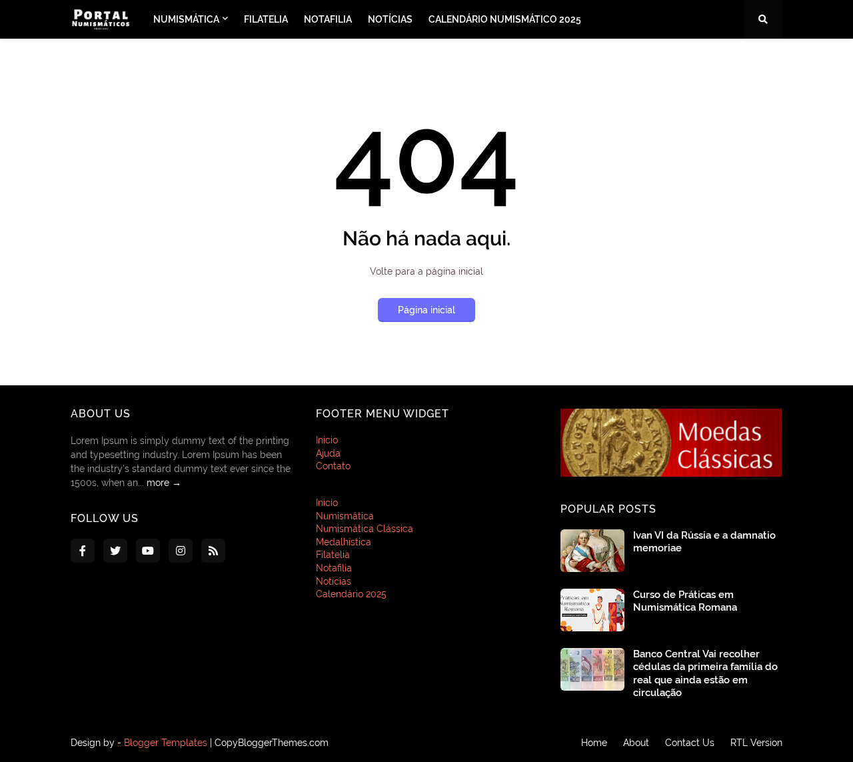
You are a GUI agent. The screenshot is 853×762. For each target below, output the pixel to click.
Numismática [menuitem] (186, 19)
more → (164, 482)
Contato (333, 466)
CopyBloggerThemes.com (272, 742)
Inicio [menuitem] (327, 502)
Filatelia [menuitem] (266, 19)
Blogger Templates (165, 742)
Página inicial (426, 310)
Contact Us (689, 742)
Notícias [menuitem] (390, 19)
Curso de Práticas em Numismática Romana (685, 601)
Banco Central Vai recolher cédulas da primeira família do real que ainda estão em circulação (705, 673)
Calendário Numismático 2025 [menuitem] (504, 19)
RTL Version (756, 742)
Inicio (327, 440)
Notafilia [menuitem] (328, 19)
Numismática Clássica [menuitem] (364, 528)
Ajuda (328, 453)
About (636, 742)
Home (594, 742)
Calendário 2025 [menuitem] (351, 594)
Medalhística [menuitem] (343, 542)
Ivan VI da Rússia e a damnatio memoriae (704, 542)
